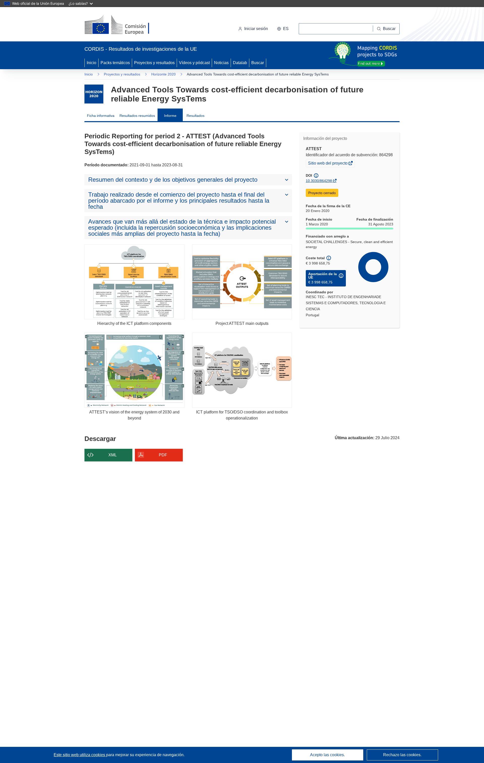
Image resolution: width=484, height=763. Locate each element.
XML (112, 455)
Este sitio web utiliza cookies (80, 755)
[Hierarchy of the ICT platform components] (134, 281)
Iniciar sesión (256, 29)
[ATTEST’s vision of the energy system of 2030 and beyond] (134, 370)
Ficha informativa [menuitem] (100, 116)
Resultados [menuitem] (195, 116)
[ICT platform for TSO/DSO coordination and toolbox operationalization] (242, 370)
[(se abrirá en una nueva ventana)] (125, 25)
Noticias (221, 63)
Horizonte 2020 (163, 74)
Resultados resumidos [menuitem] (137, 116)
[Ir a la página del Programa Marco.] (93, 94)
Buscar (257, 63)
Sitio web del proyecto (328, 164)
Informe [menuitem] (170, 116)
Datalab (240, 63)
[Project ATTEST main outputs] (242, 281)
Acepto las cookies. (327, 755)
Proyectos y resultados (154, 63)
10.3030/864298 (319, 181)
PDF (163, 455)
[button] (283, 28)
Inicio (91, 63)
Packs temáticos (115, 63)
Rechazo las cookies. (402, 755)
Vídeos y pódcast (194, 63)
